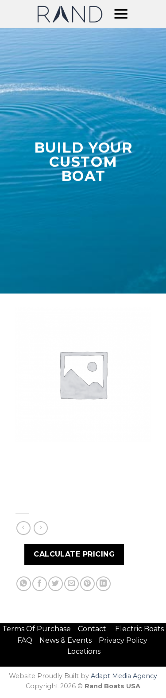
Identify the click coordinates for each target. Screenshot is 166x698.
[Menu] (121, 14)
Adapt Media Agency (124, 676)
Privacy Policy (123, 640)
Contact (93, 629)
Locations (83, 651)
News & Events (68, 640)
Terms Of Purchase (36, 629)
